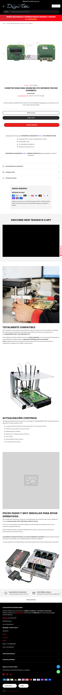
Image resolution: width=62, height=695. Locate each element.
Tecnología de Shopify (15, 691)
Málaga (4, 641)
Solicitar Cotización (31, 125)
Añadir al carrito (31, 113)
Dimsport (26, 85)
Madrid (4, 634)
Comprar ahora (31, 118)
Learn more (36, 1)
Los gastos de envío (22, 96)
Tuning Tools (8, 691)
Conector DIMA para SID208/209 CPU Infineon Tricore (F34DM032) (19, 23)
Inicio (4, 23)
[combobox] (31, 12)
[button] (58, 672)
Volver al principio (31, 600)
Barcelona (5, 637)
